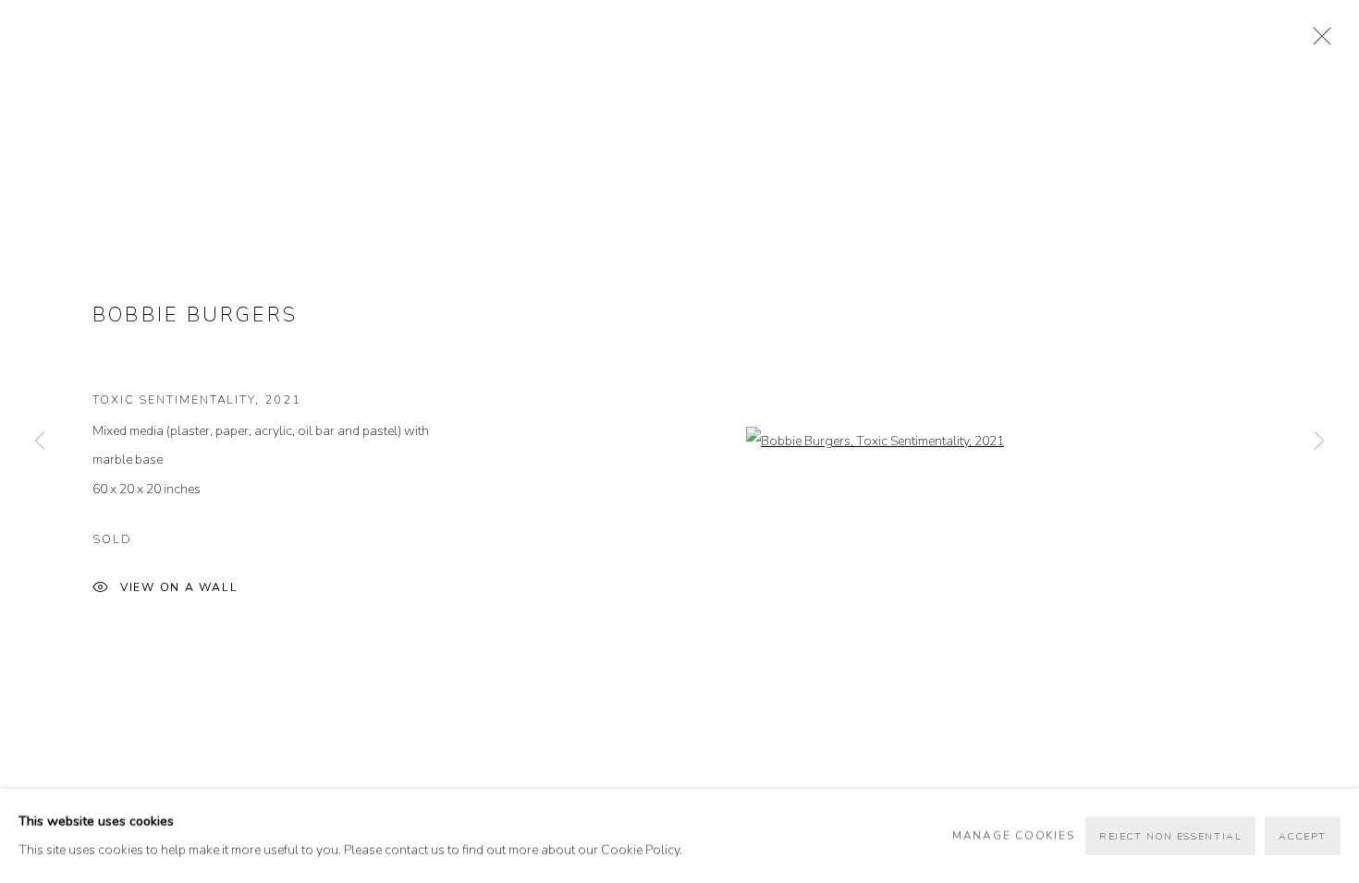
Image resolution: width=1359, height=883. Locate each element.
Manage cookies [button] (1013, 835)
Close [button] (1317, 41)
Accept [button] (1303, 836)
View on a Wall (179, 587)
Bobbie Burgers (195, 315)
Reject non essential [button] (1170, 836)
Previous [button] (40, 441)
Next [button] (1319, 441)
